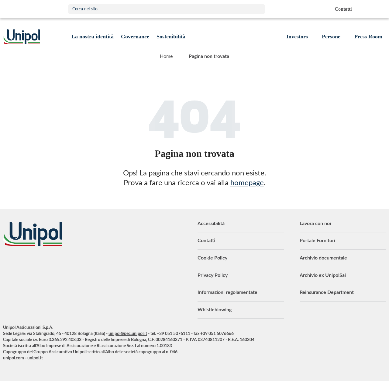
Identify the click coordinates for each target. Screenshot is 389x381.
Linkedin (22, 262)
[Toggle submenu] (92, 36)
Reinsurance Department (327, 292)
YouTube (7, 262)
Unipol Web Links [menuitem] (381, 9)
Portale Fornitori (317, 240)
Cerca (258, 9)
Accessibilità (211, 223)
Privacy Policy (213, 275)
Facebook (53, 262)
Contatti (206, 240)
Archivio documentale (323, 258)
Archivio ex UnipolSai (323, 275)
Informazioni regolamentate (227, 292)
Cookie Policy (212, 258)
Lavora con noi (315, 223)
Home (166, 56)
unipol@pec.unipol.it (127, 334)
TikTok (83, 262)
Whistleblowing (215, 309)
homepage (247, 183)
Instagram (68, 262)
